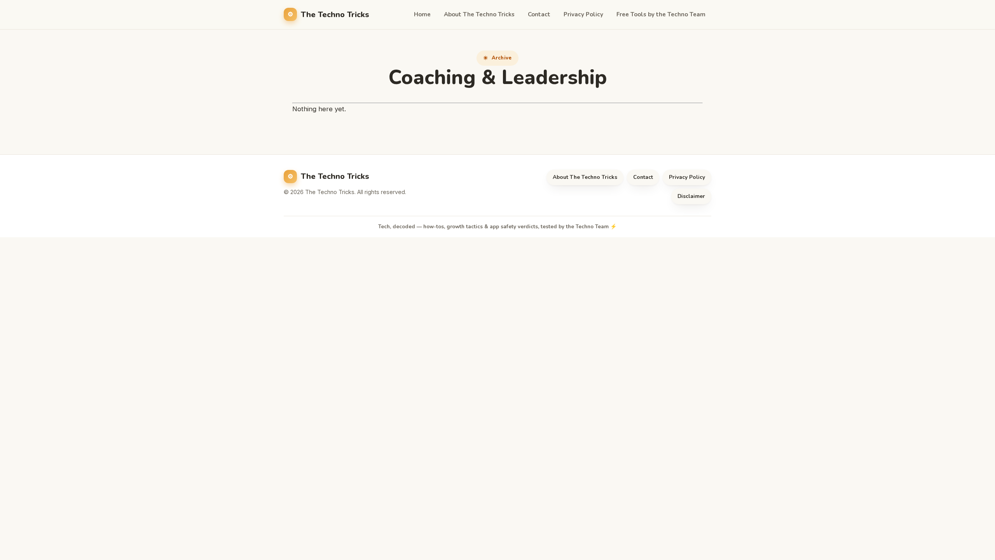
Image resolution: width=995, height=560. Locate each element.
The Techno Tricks (335, 14)
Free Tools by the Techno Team (660, 14)
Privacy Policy (583, 14)
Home (422, 14)
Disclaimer (691, 196)
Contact (539, 14)
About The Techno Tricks (479, 14)
